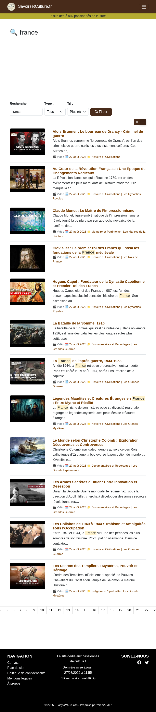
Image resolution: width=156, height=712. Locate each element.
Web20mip (88, 678)
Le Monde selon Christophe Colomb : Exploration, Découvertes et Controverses (96, 442)
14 (77, 610)
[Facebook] (139, 662)
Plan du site (15, 668)
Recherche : (19, 103)
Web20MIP (104, 705)
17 (103, 610)
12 (59, 610)
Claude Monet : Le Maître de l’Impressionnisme (93, 211)
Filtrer (103, 111)
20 (129, 610)
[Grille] (137, 122)
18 (112, 610)
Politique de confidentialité (26, 673)
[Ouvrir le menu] (144, 7)
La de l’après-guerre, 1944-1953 (87, 361)
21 (138, 610)
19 (120, 610)
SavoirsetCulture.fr (34, 6)
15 (85, 610)
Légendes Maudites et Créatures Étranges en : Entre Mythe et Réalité (98, 400)
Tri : (70, 103)
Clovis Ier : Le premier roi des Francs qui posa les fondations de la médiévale (96, 250)
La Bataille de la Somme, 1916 (79, 323)
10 (42, 610)
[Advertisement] (78, 69)
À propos (13, 683)
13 (68, 610)
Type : (49, 103)
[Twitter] (147, 662)
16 (94, 610)
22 (146, 610)
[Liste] (143, 122)
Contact (12, 662)
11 (50, 610)
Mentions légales (19, 678)
